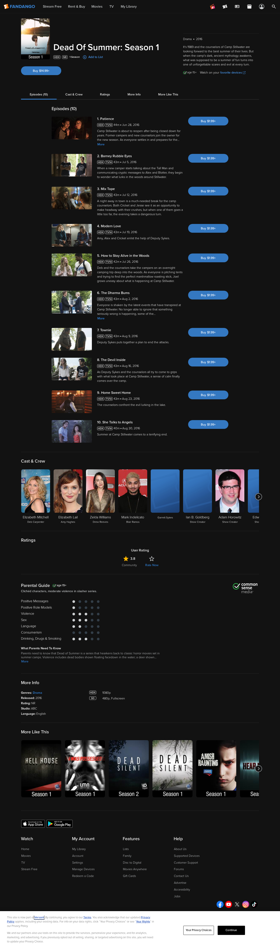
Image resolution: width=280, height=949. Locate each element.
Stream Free (29, 869)
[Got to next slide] (258, 496)
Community (129, 565)
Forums (179, 869)
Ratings (105, 94)
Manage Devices (83, 869)
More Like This (168, 94)
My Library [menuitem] (129, 6)
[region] (140, 930)
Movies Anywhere (135, 869)
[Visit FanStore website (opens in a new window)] (249, 6)
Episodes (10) (39, 94)
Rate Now (151, 565)
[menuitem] (237, 6)
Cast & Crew (73, 94)
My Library (79, 849)
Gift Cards (129, 876)
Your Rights (143, 921)
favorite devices (231, 72)
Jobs (177, 896)
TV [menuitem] (111, 6)
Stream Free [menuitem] (52, 6)
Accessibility (182, 889)
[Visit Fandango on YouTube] (228, 904)
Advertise (180, 883)
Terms (87, 917)
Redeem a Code (83, 876)
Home (25, 849)
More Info (134, 94)
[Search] (274, 6)
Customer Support (186, 862)
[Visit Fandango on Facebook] (220, 904)
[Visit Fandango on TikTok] (254, 904)
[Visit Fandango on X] (237, 904)
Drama (37, 693)
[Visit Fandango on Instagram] (245, 904)
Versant (39, 917)
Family (127, 856)
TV (23, 862)
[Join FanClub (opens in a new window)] (212, 6)
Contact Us (181, 876)
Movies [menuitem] (96, 6)
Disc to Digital (132, 862)
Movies (26, 856)
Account (77, 856)
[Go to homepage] (20, 6)
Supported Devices (187, 856)
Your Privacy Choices (199, 930)
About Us (180, 849)
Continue (231, 930)
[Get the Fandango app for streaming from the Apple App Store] (33, 824)
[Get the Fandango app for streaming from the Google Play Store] (59, 824)
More (101, 144)
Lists (126, 849)
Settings (77, 862)
